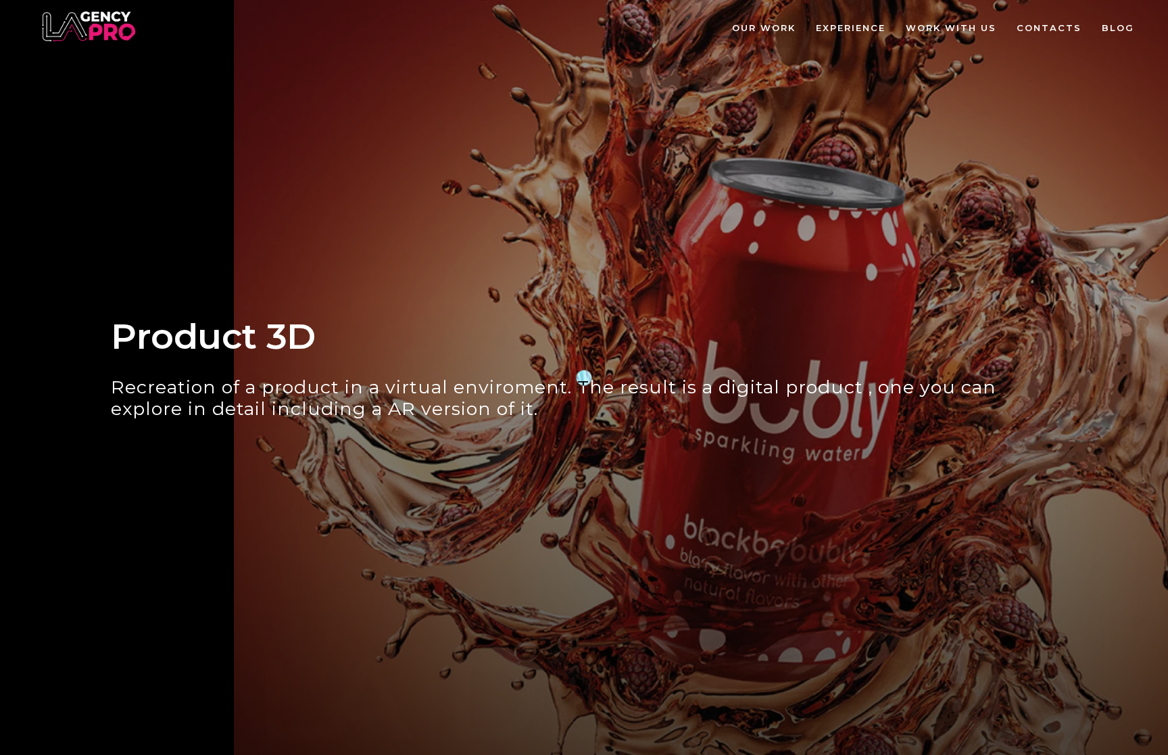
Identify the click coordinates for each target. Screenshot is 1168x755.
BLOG (1118, 27)
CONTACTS (1049, 27)
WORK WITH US (951, 27)
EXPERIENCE (850, 27)
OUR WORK (764, 27)
